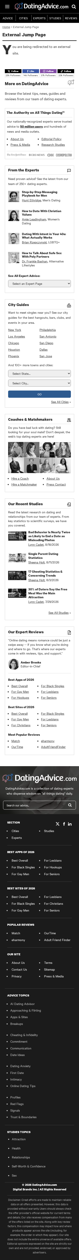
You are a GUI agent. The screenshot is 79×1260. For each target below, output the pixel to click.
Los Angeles (16, 336)
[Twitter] (58, 823)
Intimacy (16, 1079)
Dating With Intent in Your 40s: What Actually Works (44, 235)
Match (15, 741)
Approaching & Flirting (25, 1010)
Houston (14, 349)
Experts (39, 18)
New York (14, 329)
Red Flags (17, 1104)
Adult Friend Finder (57, 940)
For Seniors (49, 697)
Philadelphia (48, 329)
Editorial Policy (51, 139)
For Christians (21, 725)
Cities (23, 18)
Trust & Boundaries (23, 1117)
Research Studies (53, 144)
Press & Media (20, 144)
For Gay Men (20, 691)
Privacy (17, 976)
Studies (55, 18)
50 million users (31, 126)
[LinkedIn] (69, 823)
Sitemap (49, 969)
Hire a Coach (20, 478)
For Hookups (20, 697)
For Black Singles (52, 686)
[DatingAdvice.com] (41, 6)
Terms (48, 962)
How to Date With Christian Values (41, 212)
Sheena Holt (36, 562)
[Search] (70, 805)
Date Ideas (17, 1054)
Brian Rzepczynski (34, 242)
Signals (15, 1110)
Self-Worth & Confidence (28, 1166)
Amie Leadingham (34, 219)
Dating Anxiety (20, 1066)
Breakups (16, 1023)
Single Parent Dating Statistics (43, 556)
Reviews (71, 18)
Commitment (18, 1041)
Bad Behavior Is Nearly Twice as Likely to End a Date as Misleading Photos (49, 536)
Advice (8, 18)
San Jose (46, 356)
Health (16, 1148)
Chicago (13, 343)
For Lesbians (50, 691)
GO (39, 394)
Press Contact (56, 484)
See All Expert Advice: (24, 276)
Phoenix (13, 356)
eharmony (47, 741)
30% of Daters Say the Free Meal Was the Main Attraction (47, 593)
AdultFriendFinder (53, 746)
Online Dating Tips (23, 1086)
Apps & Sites (19, 1017)
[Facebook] (63, 823)
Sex (14, 1175)
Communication (20, 1048)
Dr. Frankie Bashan (34, 261)
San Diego (46, 343)
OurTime (17, 746)
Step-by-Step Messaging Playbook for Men (39, 193)
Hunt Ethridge (31, 200)
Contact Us (19, 969)
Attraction (19, 1139)
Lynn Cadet (36, 544)
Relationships (21, 1157)
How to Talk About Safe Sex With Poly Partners (42, 255)
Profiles (15, 1097)
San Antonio (48, 336)
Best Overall (19, 686)
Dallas (44, 349)
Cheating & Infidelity (24, 1035)
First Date (17, 1072)
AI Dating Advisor (22, 1003)
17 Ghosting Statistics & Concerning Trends (45, 573)
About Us (17, 139)
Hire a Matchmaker (24, 484)
